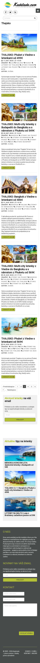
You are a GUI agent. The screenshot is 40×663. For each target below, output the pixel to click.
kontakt (27, 653)
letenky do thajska (18, 139)
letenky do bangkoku (21, 137)
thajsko (19, 63)
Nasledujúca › (11, 390)
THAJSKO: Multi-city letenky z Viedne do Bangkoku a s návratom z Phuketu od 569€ (18, 269)
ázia (12, 142)
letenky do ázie (27, 67)
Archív (34, 653)
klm (12, 63)
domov (28, 651)
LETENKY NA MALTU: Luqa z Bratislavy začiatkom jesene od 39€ (20, 514)
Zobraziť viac (8, 95)
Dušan (10, 71)
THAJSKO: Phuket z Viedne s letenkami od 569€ (18, 340)
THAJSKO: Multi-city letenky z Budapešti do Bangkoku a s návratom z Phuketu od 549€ (18, 127)
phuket (28, 63)
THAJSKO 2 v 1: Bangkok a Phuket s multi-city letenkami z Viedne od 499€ (20, 490)
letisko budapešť (23, 142)
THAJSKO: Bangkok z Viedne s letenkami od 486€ (19, 198)
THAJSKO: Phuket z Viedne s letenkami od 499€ (18, 56)
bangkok (14, 135)
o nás (34, 651)
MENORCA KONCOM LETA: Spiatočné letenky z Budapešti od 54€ (19, 465)
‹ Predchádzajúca (8, 386)
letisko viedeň (27, 65)
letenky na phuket (28, 135)
